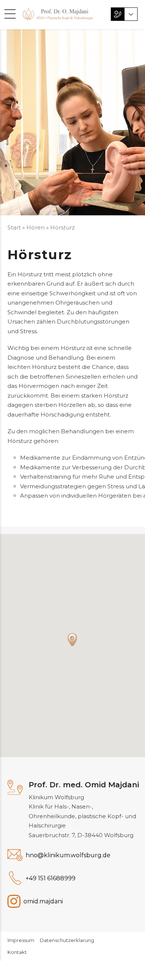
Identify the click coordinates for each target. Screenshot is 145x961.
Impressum (20, 940)
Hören (35, 227)
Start (14, 227)
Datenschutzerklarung (67, 940)
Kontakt (17, 952)
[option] (72, 122)
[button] (72, 639)
